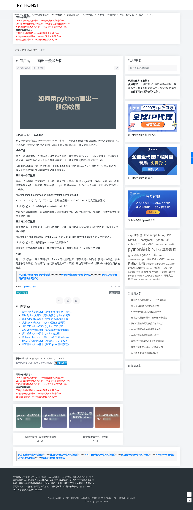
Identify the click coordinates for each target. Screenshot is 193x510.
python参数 (159, 244)
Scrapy (149, 268)
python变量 (169, 244)
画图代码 (158, 276)
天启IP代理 (41, 477)
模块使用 (172, 272)
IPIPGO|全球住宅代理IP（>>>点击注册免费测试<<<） (41, 20)
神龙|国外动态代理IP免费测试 (135, 454)
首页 (17, 50)
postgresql (147, 239)
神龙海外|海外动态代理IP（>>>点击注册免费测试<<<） (42, 384)
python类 (150, 264)
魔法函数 (156, 279)
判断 (170, 268)
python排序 (146, 259)
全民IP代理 (29, 480)
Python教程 (158, 259)
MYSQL (133, 239)
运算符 (141, 279)
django (130, 236)
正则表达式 (149, 276)
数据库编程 (72, 14)
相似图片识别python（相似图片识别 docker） (46, 340)
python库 (161, 255)
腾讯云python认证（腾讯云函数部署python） (46, 337)
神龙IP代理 (29, 477)
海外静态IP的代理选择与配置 (144, 353)
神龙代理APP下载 (115, 14)
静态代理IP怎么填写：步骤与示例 (147, 347)
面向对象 (148, 279)
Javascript (150, 235)
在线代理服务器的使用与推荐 (145, 335)
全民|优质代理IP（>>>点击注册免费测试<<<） (37, 39)
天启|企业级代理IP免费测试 (76, 274)
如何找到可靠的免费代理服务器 (146, 329)
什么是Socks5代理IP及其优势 (145, 306)
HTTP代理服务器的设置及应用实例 (147, 341)
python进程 (170, 264)
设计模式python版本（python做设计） (42, 333)
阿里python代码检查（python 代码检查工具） (46, 319)
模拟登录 (140, 276)
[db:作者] (32, 358)
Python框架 (56, 14)
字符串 (139, 272)
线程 (130, 279)
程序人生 (130, 14)
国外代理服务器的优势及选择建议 (147, 323)
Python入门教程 (21, 14)
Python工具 (148, 255)
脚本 (135, 279)
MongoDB (164, 235)
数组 (146, 272)
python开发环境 (134, 259)
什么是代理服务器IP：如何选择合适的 (149, 317)
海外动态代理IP (81, 477)
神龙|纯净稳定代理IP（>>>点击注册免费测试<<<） (40, 36)
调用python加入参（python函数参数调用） (45, 322)
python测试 (170, 259)
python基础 (139, 249)
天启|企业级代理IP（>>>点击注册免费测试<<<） (39, 33)
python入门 (134, 244)
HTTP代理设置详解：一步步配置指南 (148, 300)
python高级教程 (136, 268)
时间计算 (163, 272)
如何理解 (131, 272)
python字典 (133, 255)
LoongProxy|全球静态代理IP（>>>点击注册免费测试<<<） (43, 23)
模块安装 (132, 276)
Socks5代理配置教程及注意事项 (146, 311)
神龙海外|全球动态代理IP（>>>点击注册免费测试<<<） (42, 27)
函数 (165, 268)
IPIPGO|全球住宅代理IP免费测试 (99, 454)
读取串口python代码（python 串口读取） (44, 326)
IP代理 (101, 14)
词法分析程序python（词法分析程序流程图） (46, 330)
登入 (141, 14)
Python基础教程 (39, 14)
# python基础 (22, 293)
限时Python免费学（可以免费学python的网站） (47, 315)
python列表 (148, 244)
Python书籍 (162, 239)
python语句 (160, 264)
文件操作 (153, 272)
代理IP (157, 267)
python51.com (101, 501)
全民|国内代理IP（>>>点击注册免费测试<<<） (37, 396)
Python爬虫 (87, 14)
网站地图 (131, 498)
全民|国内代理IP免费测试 (53, 458)
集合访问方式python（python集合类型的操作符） (48, 311)
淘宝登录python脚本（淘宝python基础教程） (46, 344)
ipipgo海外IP (54, 477)
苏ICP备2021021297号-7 (113, 498)
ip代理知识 (67, 477)
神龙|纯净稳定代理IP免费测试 (34, 274)
